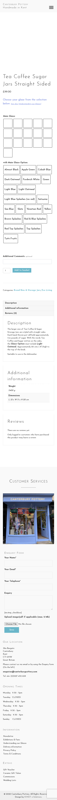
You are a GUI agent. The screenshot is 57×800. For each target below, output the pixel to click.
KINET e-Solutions (33, 797)
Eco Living (47, 290)
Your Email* (10, 569)
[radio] (8, 123)
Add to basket (22, 270)
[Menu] (51, 7)
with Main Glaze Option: (15, 163)
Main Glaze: (9, 116)
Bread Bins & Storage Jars (27, 290)
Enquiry (8, 593)
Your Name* (10, 558)
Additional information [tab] (16, 308)
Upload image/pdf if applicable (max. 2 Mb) (27, 617)
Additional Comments (17, 256)
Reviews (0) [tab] (11, 313)
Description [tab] (11, 303)
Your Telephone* (12, 581)
